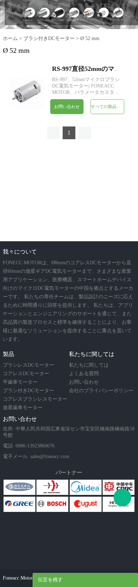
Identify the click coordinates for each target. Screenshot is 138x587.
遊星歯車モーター (22, 407)
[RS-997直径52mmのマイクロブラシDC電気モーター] (27, 91)
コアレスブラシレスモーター (35, 399)
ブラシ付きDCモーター (49, 38)
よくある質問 (84, 373)
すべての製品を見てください (107, 106)
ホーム (10, 38)
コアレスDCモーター (26, 373)
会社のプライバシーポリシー (101, 390)
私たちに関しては (89, 365)
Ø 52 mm (89, 38)
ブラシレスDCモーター (28, 365)
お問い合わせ (67, 106)
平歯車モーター (20, 382)
